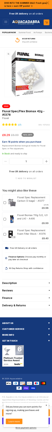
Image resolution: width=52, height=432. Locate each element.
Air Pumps (38, 32)
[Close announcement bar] (47, 2)
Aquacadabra (16, 378)
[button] (5, 21)
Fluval (5, 118)
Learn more (14, 421)
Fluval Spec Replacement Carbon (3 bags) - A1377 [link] (31, 199)
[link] (12, 203)
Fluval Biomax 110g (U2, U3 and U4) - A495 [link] (32, 217)
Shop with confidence (29, 42)
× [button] (46, 405)
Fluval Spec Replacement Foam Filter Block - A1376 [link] (31, 232)
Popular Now (9, 32)
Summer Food (25, 32)
